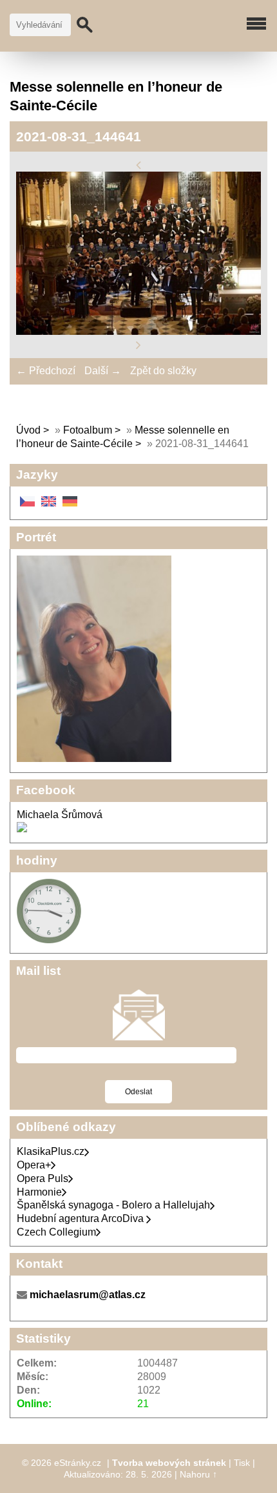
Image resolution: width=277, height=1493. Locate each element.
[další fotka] (138, 344)
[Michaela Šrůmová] (22, 828)
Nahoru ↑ (198, 1474)
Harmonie (39, 1192)
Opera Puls (42, 1178)
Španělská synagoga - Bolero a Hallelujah (113, 1204)
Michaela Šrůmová (59, 814)
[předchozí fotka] (138, 164)
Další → (102, 370)
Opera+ (34, 1164)
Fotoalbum (87, 430)
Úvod (28, 430)
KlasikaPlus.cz (50, 1151)
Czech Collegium (56, 1232)
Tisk (242, 1463)
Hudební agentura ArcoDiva (81, 1218)
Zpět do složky (163, 370)
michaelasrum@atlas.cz (88, 1294)
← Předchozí (45, 370)
